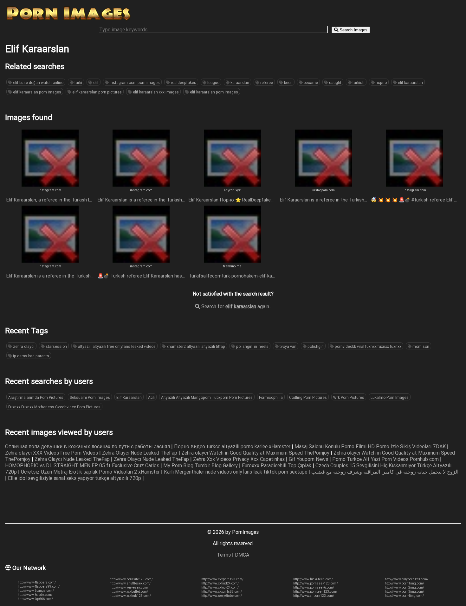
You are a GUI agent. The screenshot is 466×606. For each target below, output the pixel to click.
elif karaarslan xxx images (155, 92)
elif (95, 82)
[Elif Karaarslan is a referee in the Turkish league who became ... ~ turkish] (141, 185)
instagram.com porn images (134, 82)
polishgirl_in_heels (252, 346)
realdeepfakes (183, 82)
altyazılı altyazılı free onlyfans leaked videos (116, 346)
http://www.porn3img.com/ (404, 592)
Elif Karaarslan (129, 397)
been (288, 82)
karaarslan (239, 82)
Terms (224, 555)
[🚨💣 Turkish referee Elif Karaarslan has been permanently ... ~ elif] (141, 261)
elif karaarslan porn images (36, 92)
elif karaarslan (410, 82)
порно (381, 82)
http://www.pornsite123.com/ (131, 579)
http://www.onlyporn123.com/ (406, 579)
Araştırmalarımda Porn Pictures (35, 397)
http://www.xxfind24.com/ (220, 583)
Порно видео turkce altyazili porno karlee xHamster (233, 446)
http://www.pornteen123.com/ (315, 592)
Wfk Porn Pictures (348, 397)
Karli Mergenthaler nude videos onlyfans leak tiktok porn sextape (236, 472)
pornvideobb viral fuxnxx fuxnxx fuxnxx (367, 346)
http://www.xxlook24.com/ (220, 587)
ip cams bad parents (30, 356)
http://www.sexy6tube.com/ (221, 596)
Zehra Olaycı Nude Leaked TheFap (140, 453)
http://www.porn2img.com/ (404, 587)
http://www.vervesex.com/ (129, 587)
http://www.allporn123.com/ (313, 596)
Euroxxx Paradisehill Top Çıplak (277, 465)
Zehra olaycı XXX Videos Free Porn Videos (52, 453)
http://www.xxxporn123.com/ (222, 579)
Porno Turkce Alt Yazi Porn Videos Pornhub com (386, 459)
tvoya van (287, 346)
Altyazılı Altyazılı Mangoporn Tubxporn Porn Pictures (207, 397)
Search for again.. (235, 306)
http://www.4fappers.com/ (37, 582)
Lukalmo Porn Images (390, 397)
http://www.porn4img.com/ (404, 596)
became (310, 82)
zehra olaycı (23, 346)
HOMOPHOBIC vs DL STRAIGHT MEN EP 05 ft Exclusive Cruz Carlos (82, 465)
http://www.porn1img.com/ (404, 583)
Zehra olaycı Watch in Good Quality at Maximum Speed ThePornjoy (256, 453)
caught (334, 82)
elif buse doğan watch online (37, 82)
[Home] (68, 20)
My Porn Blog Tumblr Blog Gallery (201, 465)
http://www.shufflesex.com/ (130, 583)
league (212, 82)
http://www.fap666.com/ (35, 599)
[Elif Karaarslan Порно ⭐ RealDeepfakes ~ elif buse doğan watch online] (232, 185)
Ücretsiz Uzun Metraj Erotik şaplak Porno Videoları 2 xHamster (91, 472)
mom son (420, 346)
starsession (56, 346)
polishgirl (315, 346)
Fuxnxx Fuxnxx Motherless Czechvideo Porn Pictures (54, 407)
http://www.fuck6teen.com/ (313, 579)
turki (78, 82)
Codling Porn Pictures (308, 397)
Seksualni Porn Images (90, 397)
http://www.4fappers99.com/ (39, 586)
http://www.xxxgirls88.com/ (221, 592)
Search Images (352, 30)
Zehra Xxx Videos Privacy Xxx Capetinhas (239, 459)
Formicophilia (271, 397)
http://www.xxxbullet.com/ (129, 592)
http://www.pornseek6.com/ (313, 587)
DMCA (242, 555)
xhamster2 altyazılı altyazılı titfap (195, 346)
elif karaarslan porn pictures (96, 92)
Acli (151, 397)
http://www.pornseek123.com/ (315, 583)
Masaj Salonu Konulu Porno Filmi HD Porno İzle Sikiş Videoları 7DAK (370, 446)
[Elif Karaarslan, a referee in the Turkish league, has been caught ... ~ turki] (50, 185)
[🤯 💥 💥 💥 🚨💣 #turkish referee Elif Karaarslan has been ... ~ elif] (414, 185)
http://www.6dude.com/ (35, 595)
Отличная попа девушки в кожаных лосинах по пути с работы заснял (88, 446)
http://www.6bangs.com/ (36, 591)
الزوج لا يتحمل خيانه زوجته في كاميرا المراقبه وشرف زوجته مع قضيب (384, 472)
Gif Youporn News (309, 459)
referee (266, 82)
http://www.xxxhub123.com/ (130, 596)
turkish (358, 82)
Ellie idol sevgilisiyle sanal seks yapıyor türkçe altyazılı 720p (75, 478)
